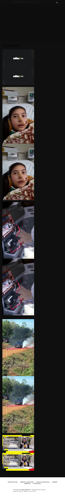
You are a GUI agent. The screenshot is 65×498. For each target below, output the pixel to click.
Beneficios (27, 483)
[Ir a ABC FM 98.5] (49, 2)
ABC (7, 2)
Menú (59, 3)
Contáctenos (37, 483)
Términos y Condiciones (27, 482)
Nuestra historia (13, 482)
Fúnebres (54, 482)
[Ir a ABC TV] (37, 2)
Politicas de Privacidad (43, 482)
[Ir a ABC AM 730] (42, 2)
